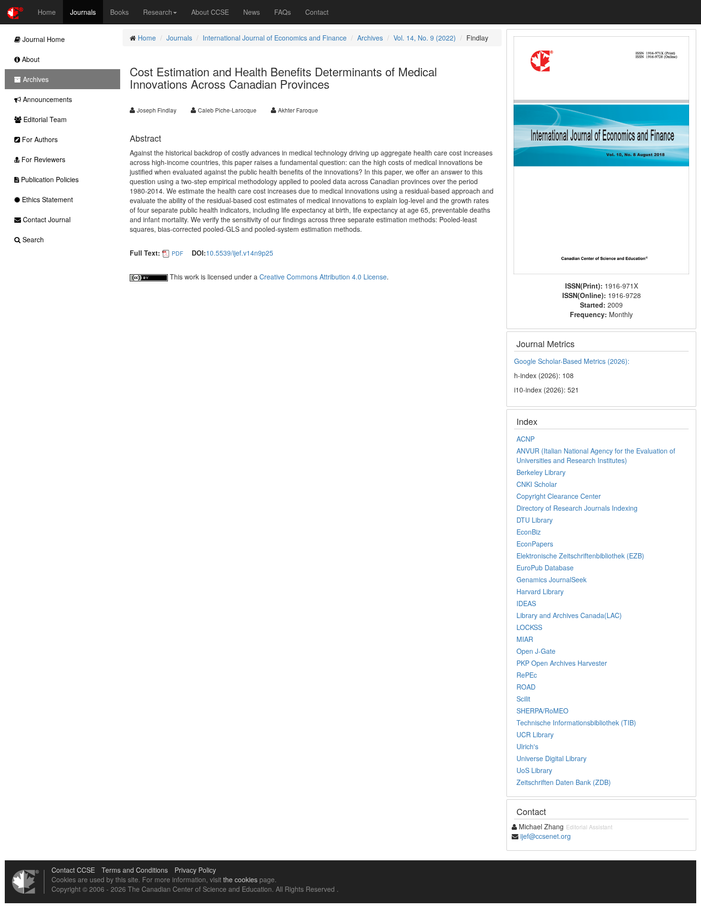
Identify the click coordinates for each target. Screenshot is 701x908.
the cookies (240, 879)
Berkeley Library (541, 472)
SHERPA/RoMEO (542, 710)
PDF (177, 253)
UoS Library (534, 770)
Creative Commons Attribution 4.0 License (323, 276)
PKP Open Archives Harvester (561, 663)
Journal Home (43, 39)
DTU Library (534, 520)
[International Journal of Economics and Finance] (601, 154)
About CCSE (210, 12)
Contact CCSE (73, 870)
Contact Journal (46, 219)
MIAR (524, 639)
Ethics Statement (46, 199)
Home (47, 12)
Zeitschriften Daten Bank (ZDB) (563, 782)
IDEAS (526, 603)
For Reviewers (42, 159)
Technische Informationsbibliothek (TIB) (576, 722)
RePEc (526, 675)
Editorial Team (44, 119)
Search (32, 239)
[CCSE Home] (15, 12)
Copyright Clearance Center (558, 496)
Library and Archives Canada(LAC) (569, 615)
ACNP (525, 439)
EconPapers (534, 543)
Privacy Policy (195, 870)
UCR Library (535, 734)
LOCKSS (529, 627)
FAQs (282, 12)
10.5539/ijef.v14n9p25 (239, 253)
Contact (317, 12)
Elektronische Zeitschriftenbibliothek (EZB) (580, 555)
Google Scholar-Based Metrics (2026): (572, 361)
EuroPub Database (545, 567)
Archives (370, 37)
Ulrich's (527, 746)
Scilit (523, 698)
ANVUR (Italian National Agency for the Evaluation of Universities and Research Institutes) (595, 455)
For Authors (39, 139)
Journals (83, 12)
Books (119, 12)
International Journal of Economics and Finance (275, 37)
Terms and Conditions (135, 870)
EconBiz (528, 532)
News (251, 12)
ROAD (526, 686)
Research (157, 12)
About (30, 59)
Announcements (46, 99)
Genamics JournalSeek (551, 579)
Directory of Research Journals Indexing (577, 508)
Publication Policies (49, 179)
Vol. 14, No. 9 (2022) (424, 37)
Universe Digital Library (551, 758)
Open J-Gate (536, 651)
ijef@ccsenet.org (545, 836)
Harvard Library (540, 591)
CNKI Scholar (536, 484)
